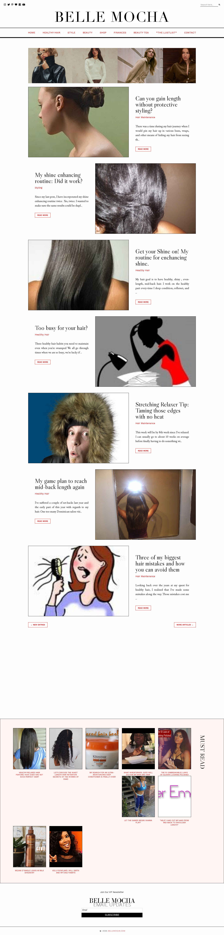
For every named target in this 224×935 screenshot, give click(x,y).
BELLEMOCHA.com (116, 931)
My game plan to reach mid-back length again (61, 484)
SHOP (103, 32)
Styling (38, 187)
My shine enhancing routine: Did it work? (59, 178)
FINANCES (120, 32)
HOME (31, 32)
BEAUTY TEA (141, 32)
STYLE (71, 32)
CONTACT (190, 32)
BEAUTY (87, 32)
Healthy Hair (142, 270)
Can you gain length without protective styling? (158, 104)
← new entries (38, 625)
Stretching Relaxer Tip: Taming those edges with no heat (162, 410)
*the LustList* (166, 32)
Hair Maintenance (145, 117)
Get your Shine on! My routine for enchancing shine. (161, 257)
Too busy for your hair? (61, 328)
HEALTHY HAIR (51, 32)
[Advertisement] (112, 677)
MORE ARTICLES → (185, 625)
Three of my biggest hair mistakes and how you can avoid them (160, 563)
